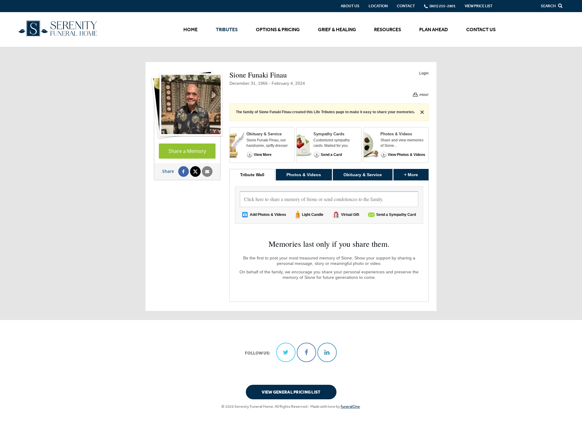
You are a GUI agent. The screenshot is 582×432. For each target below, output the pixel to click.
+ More (416, 174)
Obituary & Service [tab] (362, 174)
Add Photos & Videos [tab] (268, 215)
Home (190, 29)
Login (424, 73)
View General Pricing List (291, 392)
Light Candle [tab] (312, 215)
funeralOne (350, 406)
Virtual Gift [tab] (350, 215)
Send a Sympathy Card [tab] (396, 215)
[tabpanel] (329, 240)
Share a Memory (187, 151)
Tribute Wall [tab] (252, 174)
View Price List (479, 6)
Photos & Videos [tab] (303, 174)
